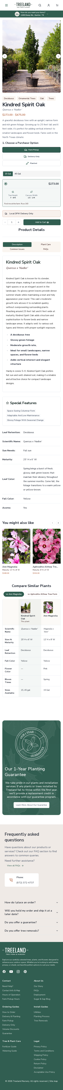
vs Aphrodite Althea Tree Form (42, 594)
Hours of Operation (11, 994)
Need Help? (7, 986)
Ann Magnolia (51, 615)
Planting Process (42, 1016)
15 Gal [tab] (8, 173)
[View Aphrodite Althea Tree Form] (47, 553)
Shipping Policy (41, 1055)
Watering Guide (9, 1050)
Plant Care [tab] (46, 244)
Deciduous (9, 98)
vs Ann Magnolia (14, 594)
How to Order (8, 1012)
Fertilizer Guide (9, 1046)
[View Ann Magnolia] (16, 553)
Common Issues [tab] (17, 249)
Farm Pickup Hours (11, 999)
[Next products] (58, 523)
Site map (54, 1081)
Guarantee (7, 1033)
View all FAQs (13, 865)
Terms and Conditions (44, 1050)
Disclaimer (38, 1067)
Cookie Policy (40, 1059)
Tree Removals (41, 1020)
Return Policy (40, 1063)
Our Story (38, 986)
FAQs (36, 990)
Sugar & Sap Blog (42, 999)
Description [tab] (17, 244)
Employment (39, 994)
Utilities (37, 1012)
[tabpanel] (31, 193)
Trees (51, 98)
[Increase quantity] (18, 222)
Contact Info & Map (11, 990)
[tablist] (31, 174)
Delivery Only (8, 1025)
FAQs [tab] (45, 249)
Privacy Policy (40, 1046)
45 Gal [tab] (18, 173)
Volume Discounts (10, 1029)
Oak (42, 98)
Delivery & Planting (11, 1016)
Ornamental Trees (27, 98)
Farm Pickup (7, 1020)
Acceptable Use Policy (44, 1072)
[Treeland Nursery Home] (15, 951)
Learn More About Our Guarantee (31, 805)
